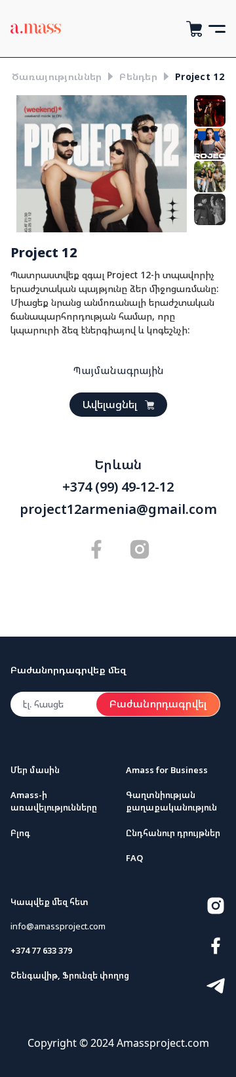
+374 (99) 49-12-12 (118, 487)
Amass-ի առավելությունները (53, 801)
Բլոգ (20, 833)
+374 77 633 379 (41, 950)
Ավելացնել (110, 404)
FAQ (134, 858)
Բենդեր (138, 76)
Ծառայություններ (57, 76)
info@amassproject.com (58, 926)
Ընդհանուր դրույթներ (173, 833)
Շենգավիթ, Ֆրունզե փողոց (69, 975)
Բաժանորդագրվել (157, 703)
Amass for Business (167, 770)
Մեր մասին (35, 770)
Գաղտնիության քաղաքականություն (171, 801)
